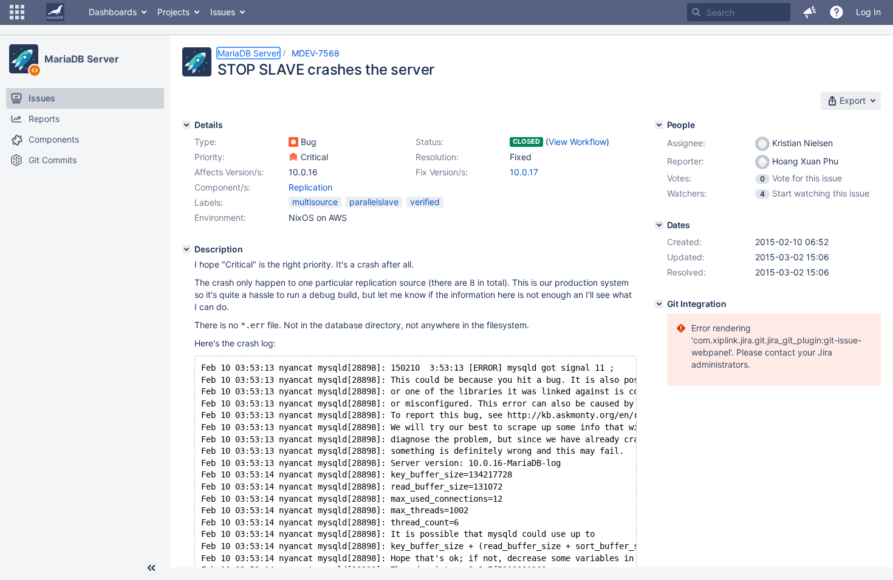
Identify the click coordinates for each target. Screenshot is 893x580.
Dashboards (113, 12)
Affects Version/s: (229, 172)
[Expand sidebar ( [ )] (151, 568)
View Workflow (577, 142)
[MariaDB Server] (23, 58)
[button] (17, 12)
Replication (310, 187)
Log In (868, 12)
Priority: (209, 157)
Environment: (220, 217)
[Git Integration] (659, 304)
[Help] (836, 12)
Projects (173, 12)
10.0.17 (524, 172)
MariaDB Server (81, 59)
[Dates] (659, 225)
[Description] (186, 249)
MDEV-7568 (316, 53)
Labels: (208, 202)
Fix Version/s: (442, 172)
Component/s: (222, 187)
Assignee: (686, 143)
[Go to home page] (55, 12)
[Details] (186, 125)
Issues (222, 12)
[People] (659, 125)
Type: (205, 142)
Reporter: (685, 161)
